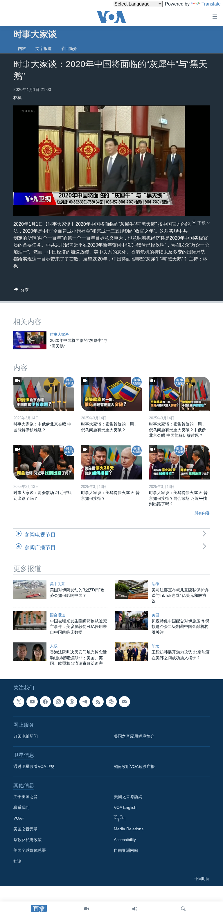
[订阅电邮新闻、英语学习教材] (124, 701)
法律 (155, 584)
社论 (17, 861)
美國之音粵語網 (128, 796)
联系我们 (21, 807)
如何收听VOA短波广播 (134, 766)
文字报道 (43, 48)
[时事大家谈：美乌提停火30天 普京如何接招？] (111, 462)
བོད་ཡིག (119, 818)
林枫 (17, 97)
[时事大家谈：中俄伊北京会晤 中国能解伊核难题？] (43, 394)
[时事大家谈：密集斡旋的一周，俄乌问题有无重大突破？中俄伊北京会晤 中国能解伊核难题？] (179, 394)
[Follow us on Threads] (71, 701)
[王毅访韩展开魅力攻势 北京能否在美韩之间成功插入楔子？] (131, 651)
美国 (155, 615)
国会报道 (57, 615)
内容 (22, 48)
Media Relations (128, 829)
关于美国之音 (25, 796)
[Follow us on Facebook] (45, 701)
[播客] (111, 701)
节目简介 (69, 48)
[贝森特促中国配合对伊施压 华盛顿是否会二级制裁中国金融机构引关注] (131, 620)
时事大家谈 (59, 334)
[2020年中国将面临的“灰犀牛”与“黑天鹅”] (29, 340)
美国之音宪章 (25, 829)
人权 (53, 646)
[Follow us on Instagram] (58, 701)
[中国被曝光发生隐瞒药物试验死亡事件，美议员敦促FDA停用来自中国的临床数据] (29, 620)
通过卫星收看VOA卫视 (33, 766)
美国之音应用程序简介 (134, 736)
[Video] (86, 908)
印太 (155, 646)
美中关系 (57, 584)
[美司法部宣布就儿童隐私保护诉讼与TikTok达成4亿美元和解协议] (131, 589)
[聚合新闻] (97, 701)
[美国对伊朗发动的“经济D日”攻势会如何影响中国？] (29, 589)
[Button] (21, 291)
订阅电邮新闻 (25, 736)
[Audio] (134, 908)
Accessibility (125, 839)
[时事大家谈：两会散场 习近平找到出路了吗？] (43, 462)
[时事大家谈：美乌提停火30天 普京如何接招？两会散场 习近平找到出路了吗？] (179, 462)
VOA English (125, 807)
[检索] (183, 908)
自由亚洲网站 (126, 850)
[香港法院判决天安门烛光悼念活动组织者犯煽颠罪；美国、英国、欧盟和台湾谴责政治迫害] (29, 651)
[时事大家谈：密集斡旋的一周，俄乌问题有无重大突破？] (111, 394)
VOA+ (18, 818)
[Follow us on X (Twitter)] (18, 701)
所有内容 (202, 513)
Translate (211, 3)
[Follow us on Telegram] (84, 701)
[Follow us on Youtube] (31, 701)
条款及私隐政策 (27, 839)
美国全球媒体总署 (29, 850)
